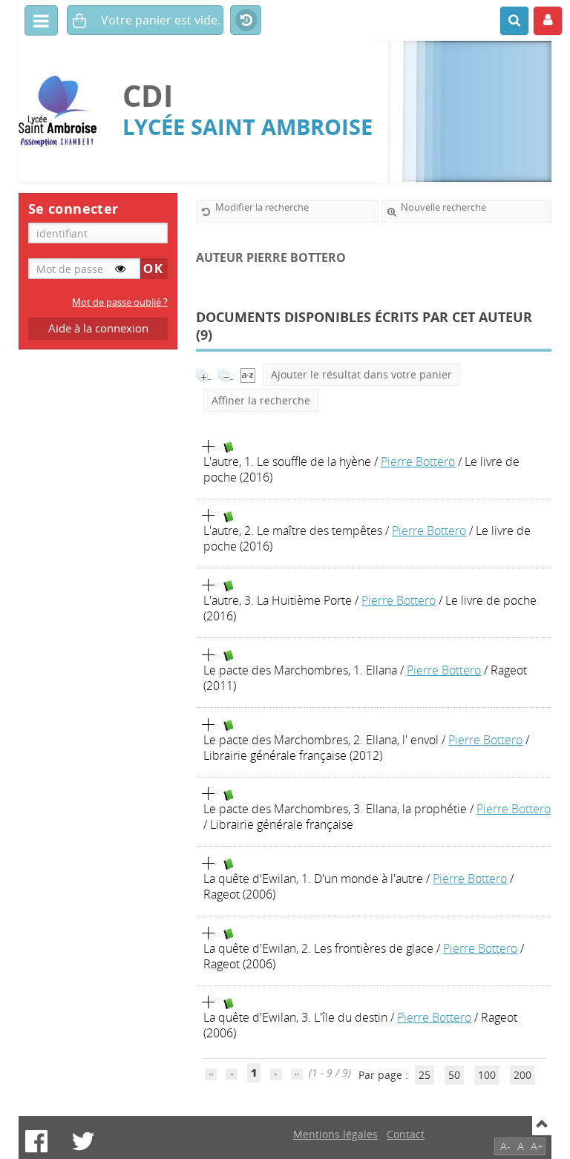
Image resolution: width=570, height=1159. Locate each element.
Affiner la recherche (261, 400)
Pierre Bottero (418, 461)
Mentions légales (335, 1134)
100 (487, 1075)
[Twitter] (83, 1141)
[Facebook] (36, 1141)
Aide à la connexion (98, 328)
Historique (246, 21)
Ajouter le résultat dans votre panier (361, 374)
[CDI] (63, 112)
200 (522, 1075)
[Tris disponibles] (247, 374)
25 (424, 1075)
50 (454, 1075)
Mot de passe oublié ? (120, 302)
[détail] (208, 446)
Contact (406, 1134)
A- (505, 1146)
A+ (537, 1146)
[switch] (120, 268)
